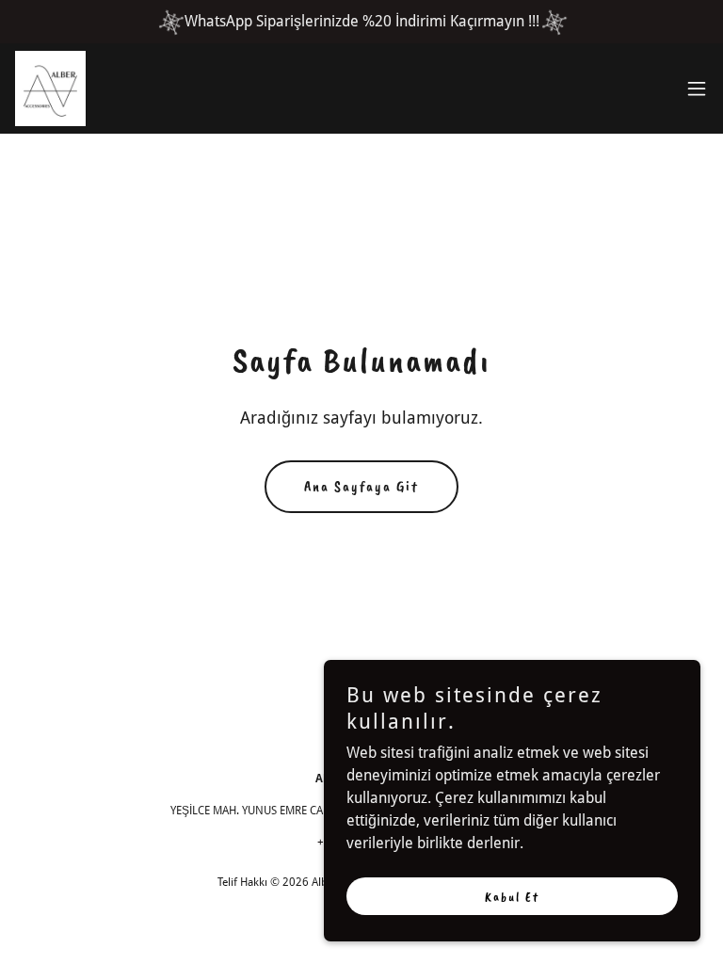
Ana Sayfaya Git (361, 486)
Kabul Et (512, 897)
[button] (696, 88)
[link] (50, 88)
